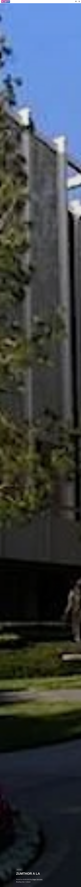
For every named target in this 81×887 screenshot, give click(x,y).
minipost (19, 869)
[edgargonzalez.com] (5, 1)
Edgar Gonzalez (37, 879)
